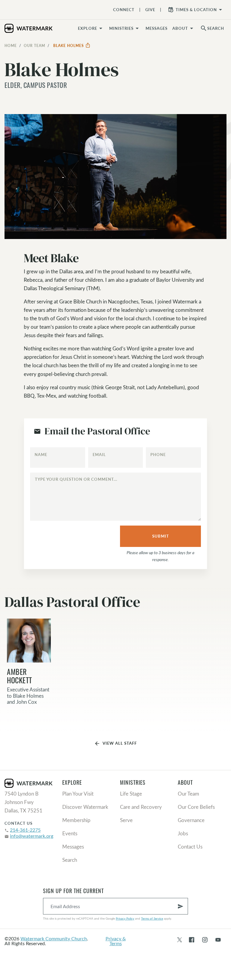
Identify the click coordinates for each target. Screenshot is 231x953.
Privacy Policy (125, 918)
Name (41, 454)
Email (99, 454)
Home (11, 45)
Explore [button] (87, 28)
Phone (158, 454)
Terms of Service (152, 918)
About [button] (180, 28)
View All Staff (115, 743)
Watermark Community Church (53, 938)
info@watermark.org (31, 836)
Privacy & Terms (116, 940)
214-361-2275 (25, 830)
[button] (125, 28)
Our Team (34, 45)
